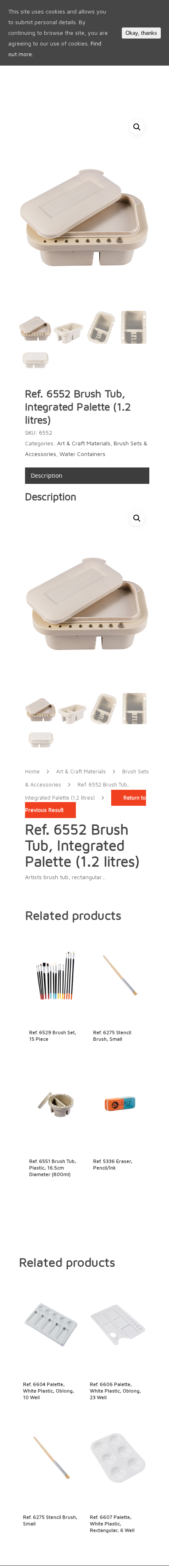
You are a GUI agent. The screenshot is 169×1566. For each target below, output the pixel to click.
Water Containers (82, 453)
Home (32, 771)
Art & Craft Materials (83, 443)
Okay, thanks (141, 33)
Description (46, 475)
